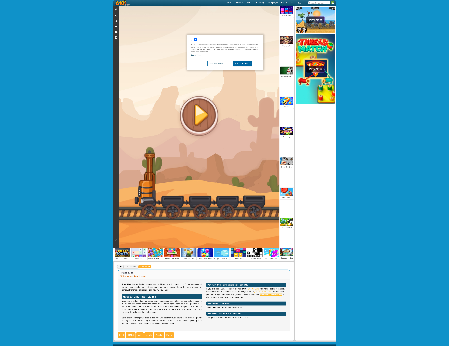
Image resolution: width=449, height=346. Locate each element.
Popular (159, 335)
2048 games (253, 289)
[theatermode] (116, 240)
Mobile (149, 335)
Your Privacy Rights (216, 63)
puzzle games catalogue (271, 294)
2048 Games (131, 266)
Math (140, 335)
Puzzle (169, 335)
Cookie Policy (196, 55)
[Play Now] (315, 33)
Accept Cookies (243, 63)
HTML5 (130, 335)
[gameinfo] (116, 32)
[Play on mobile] (116, 38)
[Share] (116, 15)
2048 (121, 335)
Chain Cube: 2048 (263, 292)
